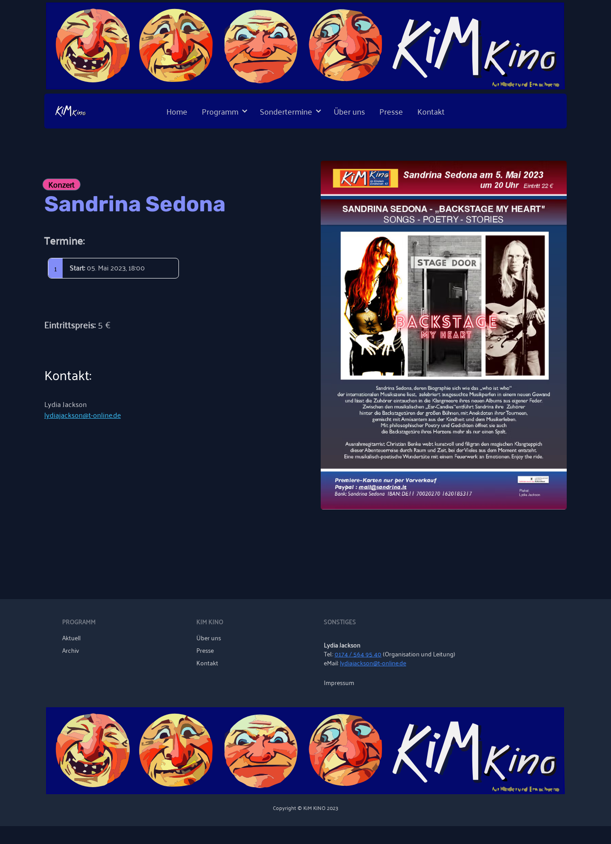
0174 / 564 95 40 (358, 653)
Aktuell (71, 637)
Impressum (339, 682)
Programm (220, 111)
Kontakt (431, 111)
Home (176, 111)
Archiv (70, 650)
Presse (391, 111)
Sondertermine (286, 111)
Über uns (349, 111)
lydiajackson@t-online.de (82, 414)
